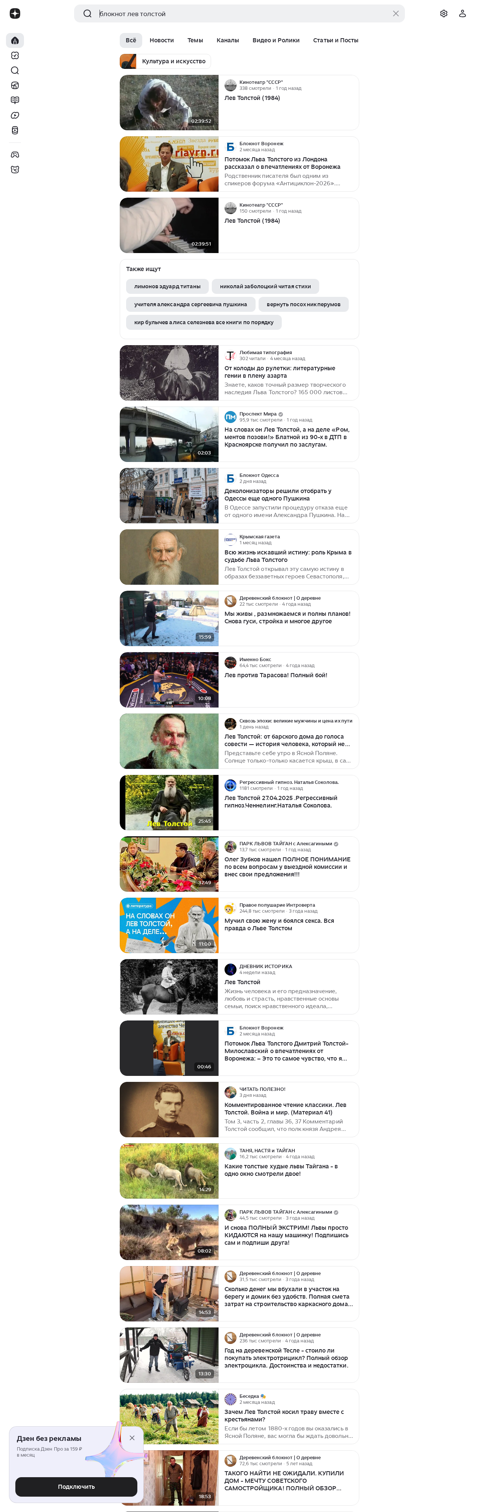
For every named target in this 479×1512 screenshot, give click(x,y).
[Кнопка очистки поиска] (396, 13)
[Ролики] (15, 130)
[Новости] (15, 85)
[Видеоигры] (15, 154)
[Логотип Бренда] (15, 13)
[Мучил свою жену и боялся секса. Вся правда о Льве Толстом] (169, 925)
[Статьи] (15, 100)
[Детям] (15, 169)
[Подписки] (15, 55)
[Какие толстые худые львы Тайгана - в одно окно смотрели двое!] (169, 1171)
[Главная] (15, 40)
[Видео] (15, 115)
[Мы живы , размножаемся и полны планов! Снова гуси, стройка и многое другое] (169, 619)
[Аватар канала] (231, 85)
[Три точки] (352, 85)
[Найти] (15, 70)
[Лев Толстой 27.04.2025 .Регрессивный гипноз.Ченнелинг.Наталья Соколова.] (169, 803)
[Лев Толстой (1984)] (169, 103)
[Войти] (462, 13)
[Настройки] (444, 13)
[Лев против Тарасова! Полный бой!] (169, 680)
